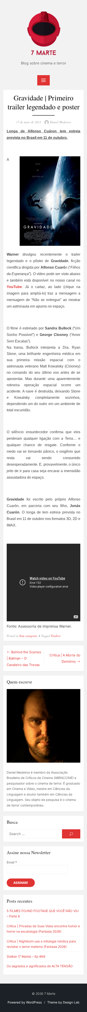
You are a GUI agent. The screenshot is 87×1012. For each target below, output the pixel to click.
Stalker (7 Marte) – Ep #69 (26, 956)
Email (12, 862)
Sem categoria (28, 636)
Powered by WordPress (25, 1002)
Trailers (55, 636)
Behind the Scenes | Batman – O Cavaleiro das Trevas (24, 658)
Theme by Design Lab (63, 1002)
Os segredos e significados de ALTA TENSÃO (40, 966)
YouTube (14, 287)
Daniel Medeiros (60, 122)
